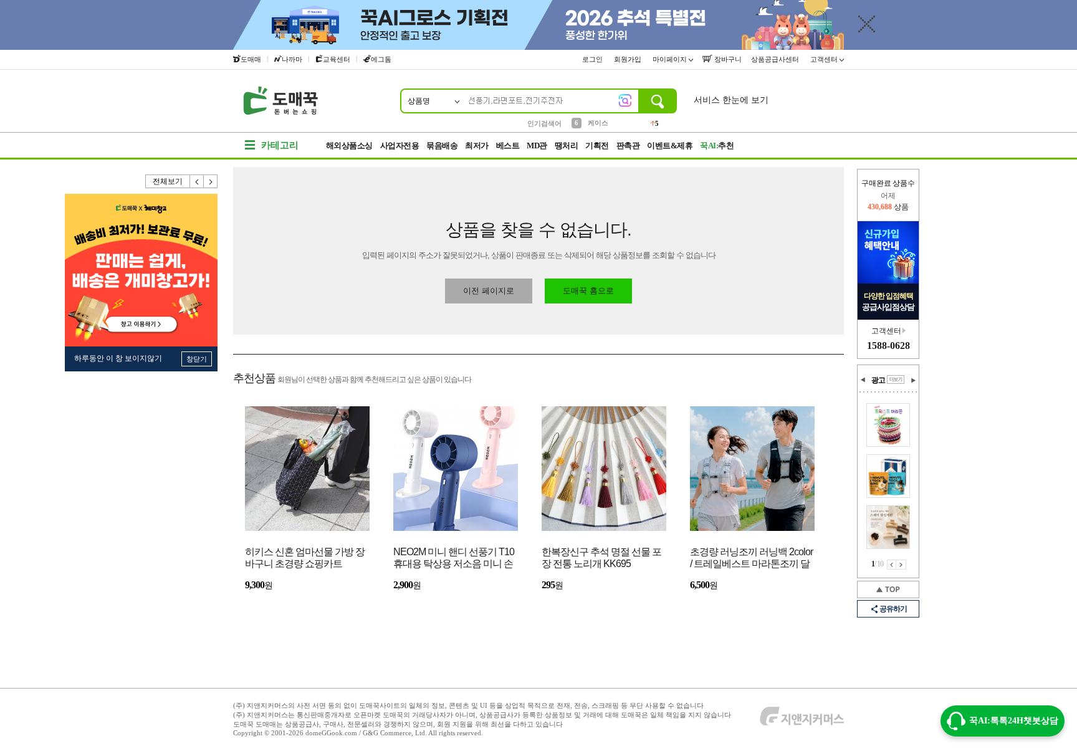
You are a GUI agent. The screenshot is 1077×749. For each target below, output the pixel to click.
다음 (211, 181)
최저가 (477, 145)
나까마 (292, 59)
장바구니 (727, 59)
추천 (717, 145)
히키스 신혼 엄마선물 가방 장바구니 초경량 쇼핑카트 (305, 557)
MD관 (537, 145)
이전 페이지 (891, 565)
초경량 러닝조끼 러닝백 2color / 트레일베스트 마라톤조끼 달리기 (751, 558)
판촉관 (628, 145)
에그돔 (381, 59)
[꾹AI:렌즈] (625, 100)
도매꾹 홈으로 (588, 290)
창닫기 (196, 359)
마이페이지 (671, 59)
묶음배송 (441, 145)
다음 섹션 (913, 380)
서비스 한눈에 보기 (731, 100)
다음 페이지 (901, 565)
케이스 (598, 122)
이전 (197, 181)
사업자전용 (399, 145)
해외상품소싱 (349, 145)
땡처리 (566, 145)
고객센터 (825, 59)
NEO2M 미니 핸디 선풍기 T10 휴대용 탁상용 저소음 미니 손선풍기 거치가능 (453, 558)
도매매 (251, 59)
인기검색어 (544, 123)
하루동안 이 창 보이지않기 (118, 358)
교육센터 (336, 59)
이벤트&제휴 (669, 145)
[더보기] (895, 379)
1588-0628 (888, 345)
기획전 (597, 145)
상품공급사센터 (776, 59)
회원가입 (628, 59)
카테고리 (280, 145)
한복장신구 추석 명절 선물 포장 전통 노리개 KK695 (601, 557)
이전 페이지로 (488, 290)
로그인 (593, 59)
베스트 (508, 145)
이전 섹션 (863, 380)
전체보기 (168, 181)
